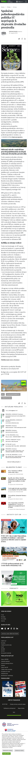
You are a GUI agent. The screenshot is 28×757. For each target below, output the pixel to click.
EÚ (3, 394)
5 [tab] (17, 698)
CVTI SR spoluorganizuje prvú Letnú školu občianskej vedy (12, 564)
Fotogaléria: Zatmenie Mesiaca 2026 (17, 496)
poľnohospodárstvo (13, 394)
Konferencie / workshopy (7, 675)
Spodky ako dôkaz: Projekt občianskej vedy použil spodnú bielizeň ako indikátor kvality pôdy (17, 480)
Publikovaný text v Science (10, 360)
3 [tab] (13, 698)
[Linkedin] (17, 629)
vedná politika (6, 398)
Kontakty (3, 616)
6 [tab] (19, 698)
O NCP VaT (3, 641)
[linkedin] (25, 39)
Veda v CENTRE (4, 659)
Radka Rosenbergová (20, 509)
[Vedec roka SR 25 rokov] (20, 688)
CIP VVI (2, 651)
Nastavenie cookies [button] (7, 750)
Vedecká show (4, 673)
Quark (2, 647)
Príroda (9, 7)
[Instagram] (14, 629)
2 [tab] (10, 698)
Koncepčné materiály (6, 653)
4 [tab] (15, 698)
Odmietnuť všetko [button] (19, 750)
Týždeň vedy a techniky (6, 669)
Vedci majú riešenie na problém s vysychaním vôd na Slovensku (17, 489)
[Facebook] (11, 629)
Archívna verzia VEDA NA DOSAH (10, 633)
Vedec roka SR (4, 667)
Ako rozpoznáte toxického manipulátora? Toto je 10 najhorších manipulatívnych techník (16, 505)
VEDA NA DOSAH (13, 31)
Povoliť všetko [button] (6, 753)
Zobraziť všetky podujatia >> (14, 461)
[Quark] (7, 689)
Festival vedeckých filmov (7, 663)
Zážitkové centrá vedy (6, 645)
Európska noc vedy (5, 671)
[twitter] (19, 39)
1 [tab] (8, 698)
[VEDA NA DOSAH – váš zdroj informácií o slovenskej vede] (6, 1)
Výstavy (3, 665)
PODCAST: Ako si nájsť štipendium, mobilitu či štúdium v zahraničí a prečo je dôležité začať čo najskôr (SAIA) (13, 538)
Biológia (15, 7)
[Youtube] (2, 629)
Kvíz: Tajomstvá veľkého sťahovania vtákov (15, 471)
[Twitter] (8, 629)
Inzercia (3, 621)
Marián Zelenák (19, 499)
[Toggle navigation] (26, 1)
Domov (3, 7)
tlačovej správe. (17, 137)
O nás (2, 614)
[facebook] (22, 39)
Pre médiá (3, 619)
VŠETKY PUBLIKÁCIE (14, 700)
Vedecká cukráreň (5, 661)
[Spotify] (5, 629)
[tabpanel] (7, 689)
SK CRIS (3, 649)
